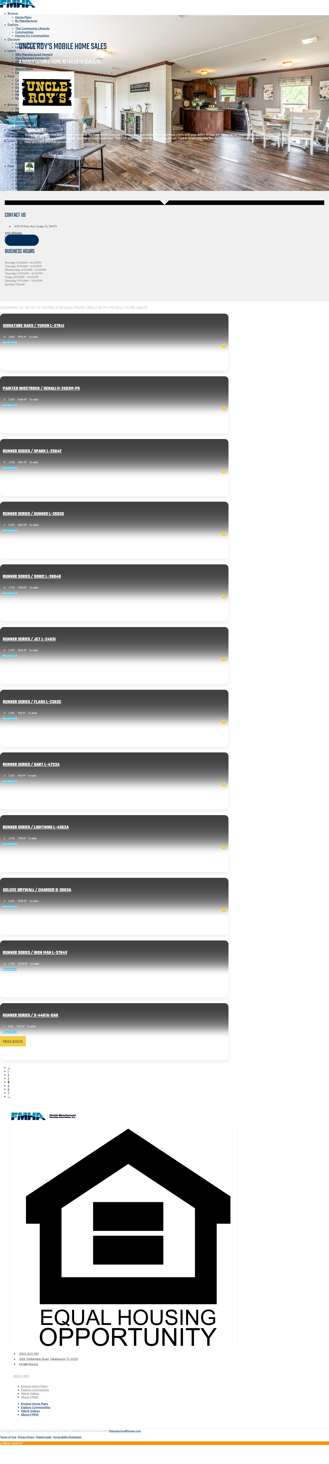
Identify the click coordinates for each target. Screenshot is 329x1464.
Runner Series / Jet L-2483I (29, 639)
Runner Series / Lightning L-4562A (36, 827)
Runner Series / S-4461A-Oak (30, 1015)
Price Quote (13, 360)
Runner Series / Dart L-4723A (31, 764)
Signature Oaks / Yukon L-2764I (33, 326)
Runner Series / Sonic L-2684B (32, 576)
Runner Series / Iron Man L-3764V (35, 952)
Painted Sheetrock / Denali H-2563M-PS (41, 388)
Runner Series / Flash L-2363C (32, 702)
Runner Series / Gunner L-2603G (33, 514)
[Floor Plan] (224, 346)
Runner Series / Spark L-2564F (32, 451)
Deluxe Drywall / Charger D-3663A (37, 890)
